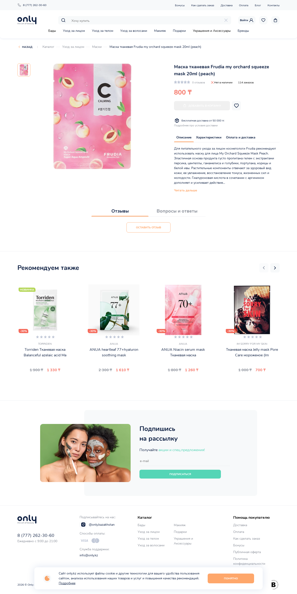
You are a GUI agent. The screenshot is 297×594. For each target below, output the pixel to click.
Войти (244, 20)
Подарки (179, 31)
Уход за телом (102, 31)
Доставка (226, 5)
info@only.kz (89, 555)
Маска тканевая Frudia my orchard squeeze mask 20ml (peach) (155, 47)
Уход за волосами (133, 31)
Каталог (48, 47)
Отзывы (120, 211)
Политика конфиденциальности (249, 561)
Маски (97, 47)
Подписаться (180, 474)
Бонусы (180, 5)
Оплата (243, 5)
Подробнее (67, 583)
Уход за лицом (74, 31)
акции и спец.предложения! (181, 450)
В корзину (43, 381)
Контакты (274, 5)
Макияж (160, 31)
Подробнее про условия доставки (196, 125)
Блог (258, 5)
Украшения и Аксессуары (212, 31)
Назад (27, 47)
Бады (52, 31)
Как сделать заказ (202, 5)
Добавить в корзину (204, 106)
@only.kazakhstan (102, 524)
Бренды (243, 31)
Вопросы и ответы (177, 211)
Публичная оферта (247, 552)
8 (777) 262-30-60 (34, 5)
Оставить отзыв (148, 227)
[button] (263, 267)
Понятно (231, 578)
